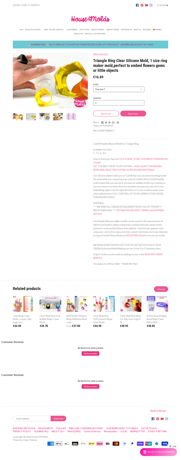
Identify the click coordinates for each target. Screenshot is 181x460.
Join (24, 5)
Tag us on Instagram (103, 125)
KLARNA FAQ (41, 431)
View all (161, 289)
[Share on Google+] (113, 122)
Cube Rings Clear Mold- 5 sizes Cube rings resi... (22, 319)
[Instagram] (151, 5)
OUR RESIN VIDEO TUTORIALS (122, 428)
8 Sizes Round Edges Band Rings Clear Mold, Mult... (157, 319)
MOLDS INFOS (133, 235)
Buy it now (133, 113)
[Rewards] (158, 452)
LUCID (124, 431)
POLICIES (61, 428)
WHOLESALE (74, 431)
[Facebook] (137, 5)
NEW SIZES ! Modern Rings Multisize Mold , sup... (76, 319)
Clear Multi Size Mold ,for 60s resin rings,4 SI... (130, 319)
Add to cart (106, 113)
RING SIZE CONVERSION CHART (86, 428)
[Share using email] (118, 122)
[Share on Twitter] (106, 122)
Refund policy (110, 431)
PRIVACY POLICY (22, 431)
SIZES (95, 84)
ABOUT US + (57, 431)
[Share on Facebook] (102, 122)
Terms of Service (92, 431)
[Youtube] (146, 5)
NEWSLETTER (137, 431)
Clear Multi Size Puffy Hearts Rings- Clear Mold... (103, 319)
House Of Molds (39, 436)
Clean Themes (30, 440)
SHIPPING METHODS (24, 428)
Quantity (97, 98)
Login (16, 5)
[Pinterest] (142, 5)
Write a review (90, 353)
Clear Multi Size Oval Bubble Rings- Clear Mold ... (50, 319)
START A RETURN (157, 431)
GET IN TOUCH (149, 428)
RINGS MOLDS (100, 54)
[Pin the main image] (109, 122)
